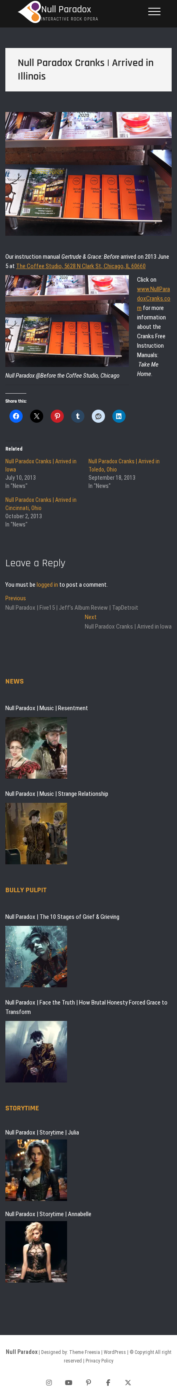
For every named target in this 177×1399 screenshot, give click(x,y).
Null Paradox (66, 10)
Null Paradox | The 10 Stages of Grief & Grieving (62, 917)
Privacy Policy (99, 1361)
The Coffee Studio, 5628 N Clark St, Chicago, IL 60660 (81, 266)
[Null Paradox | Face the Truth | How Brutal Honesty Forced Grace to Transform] (36, 1051)
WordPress (115, 1352)
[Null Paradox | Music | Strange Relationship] (36, 833)
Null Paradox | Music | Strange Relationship (56, 793)
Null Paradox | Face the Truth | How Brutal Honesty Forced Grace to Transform (86, 1007)
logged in (47, 584)
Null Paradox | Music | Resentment (46, 708)
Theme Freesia (84, 1352)
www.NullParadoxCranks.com (153, 298)
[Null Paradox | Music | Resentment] (36, 748)
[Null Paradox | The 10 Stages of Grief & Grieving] (36, 956)
